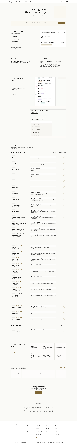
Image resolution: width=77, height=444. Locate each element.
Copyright (54, 442)
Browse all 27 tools (62, 148)
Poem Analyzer (38, 425)
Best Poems (47, 425)
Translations (47, 431)
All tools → (37, 437)
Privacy (41, 442)
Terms (38, 442)
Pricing (30, 1)
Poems (16, 1)
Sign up (67, 1)
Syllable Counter (38, 434)
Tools (19, 1)
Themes (28, 428)
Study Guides (25, 1)
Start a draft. (38, 392)
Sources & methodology (16, 352)
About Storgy (57, 425)
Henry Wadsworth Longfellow (15, 33)
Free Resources (57, 434)
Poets (27, 425)
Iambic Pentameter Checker (40, 431)
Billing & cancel (58, 442)
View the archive (63, 367)
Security (43, 442)
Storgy (10, 1)
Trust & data (47, 442)
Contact (56, 428)
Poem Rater (37, 428)
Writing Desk (54, 1)
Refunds (51, 442)
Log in (64, 1)
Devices (28, 431)
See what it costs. (15, 103)
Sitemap (62, 442)
